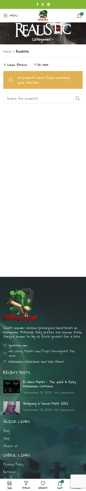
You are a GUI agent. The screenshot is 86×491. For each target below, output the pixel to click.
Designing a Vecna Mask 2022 (45, 403)
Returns (9, 472)
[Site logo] (43, 15)
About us (10, 446)
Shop (6, 438)
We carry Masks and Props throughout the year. (42, 353)
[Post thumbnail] (11, 387)
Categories (41, 39)
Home (7, 51)
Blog (6, 431)
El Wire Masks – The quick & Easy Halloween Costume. (49, 384)
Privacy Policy (13, 464)
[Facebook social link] (37, 4)
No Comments (64, 392)
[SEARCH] (78, 98)
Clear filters (17, 64)
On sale (43, 64)
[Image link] (19, 304)
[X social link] (43, 4)
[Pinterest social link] (48, 4)
